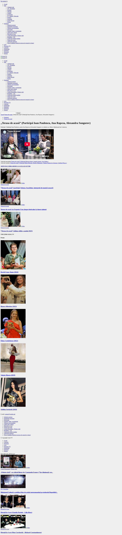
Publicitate (6, 49)
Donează (6, 52)
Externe (9, 10)
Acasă (5, 4)
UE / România (11, 8)
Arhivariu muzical (12, 41)
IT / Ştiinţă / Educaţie (12, 16)
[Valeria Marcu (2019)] (13, 372)
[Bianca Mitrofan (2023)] (13, 303)
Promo (9, 22)
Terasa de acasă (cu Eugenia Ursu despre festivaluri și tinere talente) (24, 209)
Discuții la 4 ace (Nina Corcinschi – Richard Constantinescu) (21, 532)
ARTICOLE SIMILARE (8, 166)
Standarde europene (12, 26)
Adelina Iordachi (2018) (9, 409)
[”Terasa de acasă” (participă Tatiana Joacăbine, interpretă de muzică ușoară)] (13, 183)
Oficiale (9, 11)
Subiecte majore (11, 25)
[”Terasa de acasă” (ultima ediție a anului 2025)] (13, 226)
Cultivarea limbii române (13, 38)
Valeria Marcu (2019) (8, 375)
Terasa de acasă (11, 40)
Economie (10, 14)
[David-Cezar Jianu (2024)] (13, 269)
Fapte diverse (10, 20)
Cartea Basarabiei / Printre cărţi (15, 35)
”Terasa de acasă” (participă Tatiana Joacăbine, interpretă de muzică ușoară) (27, 188)
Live (5, 44)
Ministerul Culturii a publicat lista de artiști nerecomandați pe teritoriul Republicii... (29, 492)
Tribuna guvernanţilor (13, 28)
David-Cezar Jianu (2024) (9, 272)
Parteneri (6, 50)
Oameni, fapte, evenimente (14, 31)
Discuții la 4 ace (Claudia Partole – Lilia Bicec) (16, 512)
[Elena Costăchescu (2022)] (13, 337)
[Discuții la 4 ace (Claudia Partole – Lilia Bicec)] (15, 507)
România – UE (11, 37)
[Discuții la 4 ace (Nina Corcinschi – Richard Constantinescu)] (15, 527)
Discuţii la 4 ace (11, 34)
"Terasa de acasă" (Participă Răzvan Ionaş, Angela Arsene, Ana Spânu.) (29, 161)
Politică (9, 17)
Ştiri (5, 5)
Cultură (9, 13)
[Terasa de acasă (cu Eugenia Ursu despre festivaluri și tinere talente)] (13, 204)
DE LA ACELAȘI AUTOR (22, 166)
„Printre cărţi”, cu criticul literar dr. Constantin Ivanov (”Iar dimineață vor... (27, 472)
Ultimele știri (10, 7)
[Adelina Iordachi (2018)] (13, 406)
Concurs (6, 47)
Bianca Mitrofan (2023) (9, 306)
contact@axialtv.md (10, 414)
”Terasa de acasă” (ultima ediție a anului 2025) (17, 231)
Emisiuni (6, 23)
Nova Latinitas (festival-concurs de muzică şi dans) (20, 43)
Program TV (7, 46)
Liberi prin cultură (12, 32)
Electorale (10, 29)
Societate (9, 19)
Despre (6, 53)
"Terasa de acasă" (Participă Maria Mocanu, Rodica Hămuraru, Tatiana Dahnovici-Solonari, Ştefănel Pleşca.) (38, 163)
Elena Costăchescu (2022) (9, 341)
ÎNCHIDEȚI (4, 1)
